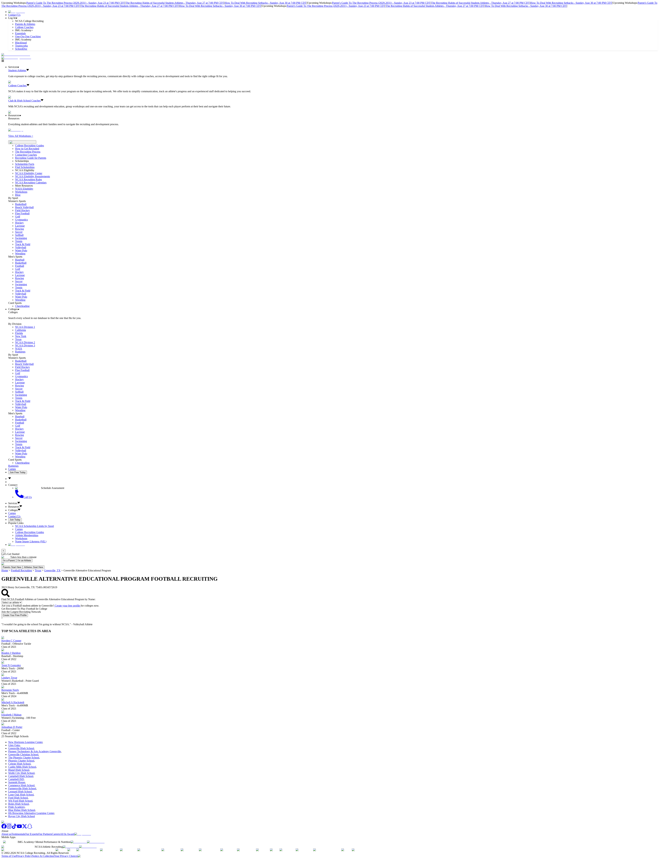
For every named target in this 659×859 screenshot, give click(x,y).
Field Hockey (22, 210)
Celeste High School (19, 763)
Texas (38, 570)
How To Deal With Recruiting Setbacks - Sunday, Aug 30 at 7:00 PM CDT (266, 2)
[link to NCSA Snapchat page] (29, 827)
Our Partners (45, 834)
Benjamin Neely (10, 690)
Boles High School (18, 803)
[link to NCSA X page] (24, 827)
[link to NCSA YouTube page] (19, 827)
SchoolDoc (21, 48)
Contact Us (14, 14)
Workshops (21, 538)
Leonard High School (20, 791)
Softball (19, 235)
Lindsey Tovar (9, 677)
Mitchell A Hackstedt (12, 702)
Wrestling (20, 253)
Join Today (15, 519)
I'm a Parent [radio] (9, 560)
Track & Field (22, 244)
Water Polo (21, 250)
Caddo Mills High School (22, 766)
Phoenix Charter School (21, 760)
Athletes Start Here (33, 567)
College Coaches (24, 27)
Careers (56, 834)
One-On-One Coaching (28, 36)
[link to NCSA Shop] (16, 11)
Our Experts (31, 834)
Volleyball (20, 247)
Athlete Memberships (26, 535)
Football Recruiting (21, 570)
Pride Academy (16, 806)
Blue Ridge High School (21, 810)
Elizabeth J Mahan (11, 714)
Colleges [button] (13, 510)
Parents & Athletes (25, 24)
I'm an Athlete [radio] (24, 560)
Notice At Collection (43, 856)
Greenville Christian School (23, 754)
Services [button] (12, 503)
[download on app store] (79, 841)
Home (4, 570)
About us (6, 834)
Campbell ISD (16, 779)
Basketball (20, 204)
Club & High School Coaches (24, 100)
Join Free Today (18, 472)
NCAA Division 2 (25, 342)
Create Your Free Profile (15, 615)
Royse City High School (21, 816)
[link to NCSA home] (6, 822)
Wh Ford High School (20, 800)
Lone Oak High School (21, 794)
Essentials (20, 33)
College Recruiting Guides (29, 145)
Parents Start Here (12, 567)
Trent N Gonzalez (11, 665)
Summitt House (16, 782)
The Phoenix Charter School (23, 757)
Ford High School (18, 797)
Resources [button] (13, 506)
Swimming (21, 238)
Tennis (18, 241)
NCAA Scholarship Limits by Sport (34, 526)
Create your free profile (67, 605)
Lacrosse (20, 225)
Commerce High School (21, 785)
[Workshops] (15, 130)
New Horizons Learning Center (25, 742)
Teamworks (21, 45)
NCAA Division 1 (25, 326)
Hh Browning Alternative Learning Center (31, 813)
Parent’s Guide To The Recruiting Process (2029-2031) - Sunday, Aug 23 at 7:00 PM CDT (75, 2)
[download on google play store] (96, 841)
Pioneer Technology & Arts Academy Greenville (34, 751)
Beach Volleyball (24, 207)
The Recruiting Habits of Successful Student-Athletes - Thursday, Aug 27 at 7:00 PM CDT (174, 2)
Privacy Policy (24, 856)
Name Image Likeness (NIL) (30, 541)
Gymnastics (21, 219)
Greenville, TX (52, 570)
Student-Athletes (17, 70)
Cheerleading (22, 306)
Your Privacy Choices (66, 856)
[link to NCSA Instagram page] (9, 827)
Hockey (19, 222)
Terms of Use (8, 856)
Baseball (19, 259)
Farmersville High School (22, 788)
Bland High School (18, 769)
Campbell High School (20, 776)
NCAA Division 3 (25, 345)
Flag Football (22, 213)
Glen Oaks (14, 745)
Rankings (20, 351)
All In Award (67, 834)
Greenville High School (21, 748)
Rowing (19, 228)
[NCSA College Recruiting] (17, 57)
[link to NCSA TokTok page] (14, 827)
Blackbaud (21, 42)
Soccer (18, 231)
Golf (17, 216)
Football (19, 265)
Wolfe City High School (21, 773)
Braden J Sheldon (11, 652)
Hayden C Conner (11, 640)
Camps (12, 468)
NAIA (18, 348)
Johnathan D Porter (11, 727)
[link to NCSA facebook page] (4, 827)
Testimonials (18, 834)
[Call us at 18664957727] (15, 54)
